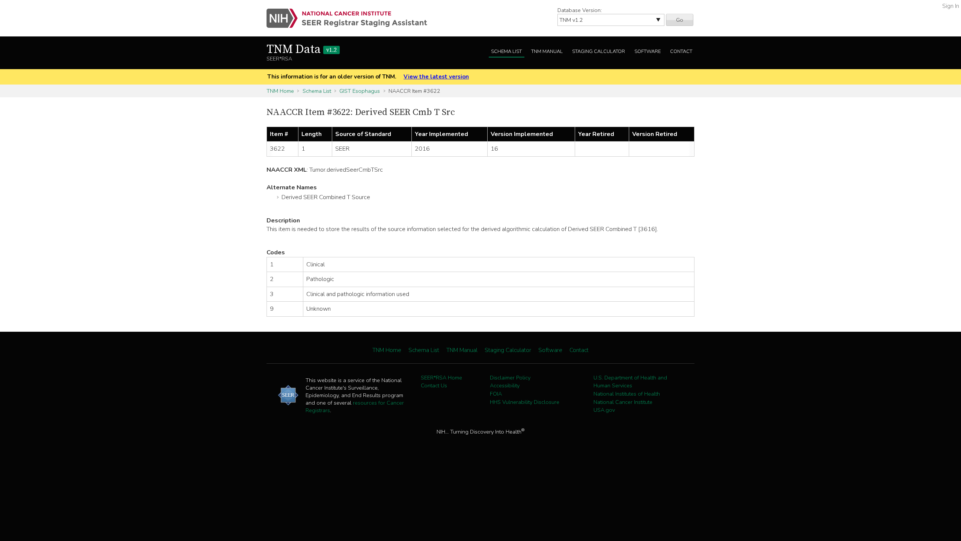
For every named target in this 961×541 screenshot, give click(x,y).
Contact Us (434, 385)
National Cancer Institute (622, 402)
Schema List (506, 51)
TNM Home (280, 91)
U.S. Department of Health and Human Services (630, 382)
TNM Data (302, 49)
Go (679, 20)
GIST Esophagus (359, 91)
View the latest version (436, 76)
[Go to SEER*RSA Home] (351, 18)
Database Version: (579, 10)
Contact (681, 51)
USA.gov (604, 410)
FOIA (496, 393)
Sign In (950, 6)
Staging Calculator (598, 51)
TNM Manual (547, 51)
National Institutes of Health (626, 393)
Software (647, 51)
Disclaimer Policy (510, 377)
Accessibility (505, 385)
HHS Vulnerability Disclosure (524, 402)
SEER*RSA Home (441, 377)
